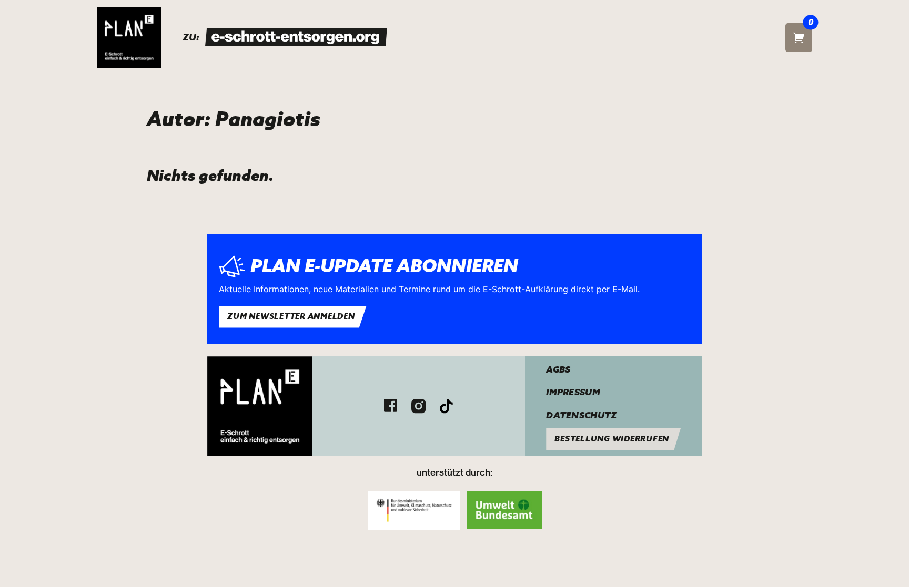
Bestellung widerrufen (611, 439)
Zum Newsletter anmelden (291, 316)
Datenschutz (581, 415)
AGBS (558, 369)
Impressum (573, 392)
